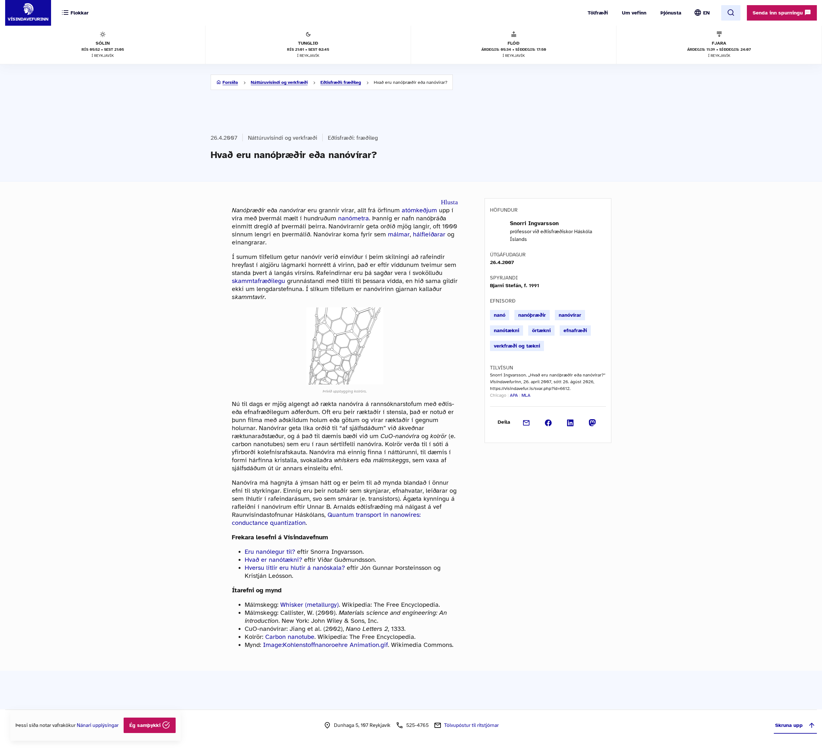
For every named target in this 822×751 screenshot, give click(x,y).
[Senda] (526, 422)
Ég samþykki (145, 725)
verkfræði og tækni (517, 346)
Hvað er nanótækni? (273, 560)
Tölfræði (598, 13)
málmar (399, 234)
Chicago (498, 395)
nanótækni (506, 330)
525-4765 (417, 725)
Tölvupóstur (471, 725)
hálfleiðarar (429, 234)
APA (514, 395)
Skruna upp (789, 725)
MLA (525, 395)
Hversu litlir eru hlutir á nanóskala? (295, 568)
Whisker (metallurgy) (309, 605)
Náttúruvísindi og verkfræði (279, 82)
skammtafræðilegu (258, 281)
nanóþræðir (532, 315)
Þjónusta (670, 13)
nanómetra (353, 218)
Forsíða (230, 82)
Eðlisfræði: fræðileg (340, 82)
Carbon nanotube (289, 637)
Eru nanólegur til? (270, 552)
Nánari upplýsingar (97, 725)
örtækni (541, 330)
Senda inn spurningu (778, 13)
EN (706, 13)
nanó (499, 315)
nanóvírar (570, 315)
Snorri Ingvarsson (534, 223)
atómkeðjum (419, 210)
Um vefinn (634, 13)
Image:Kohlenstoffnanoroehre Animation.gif (325, 645)
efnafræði (575, 330)
